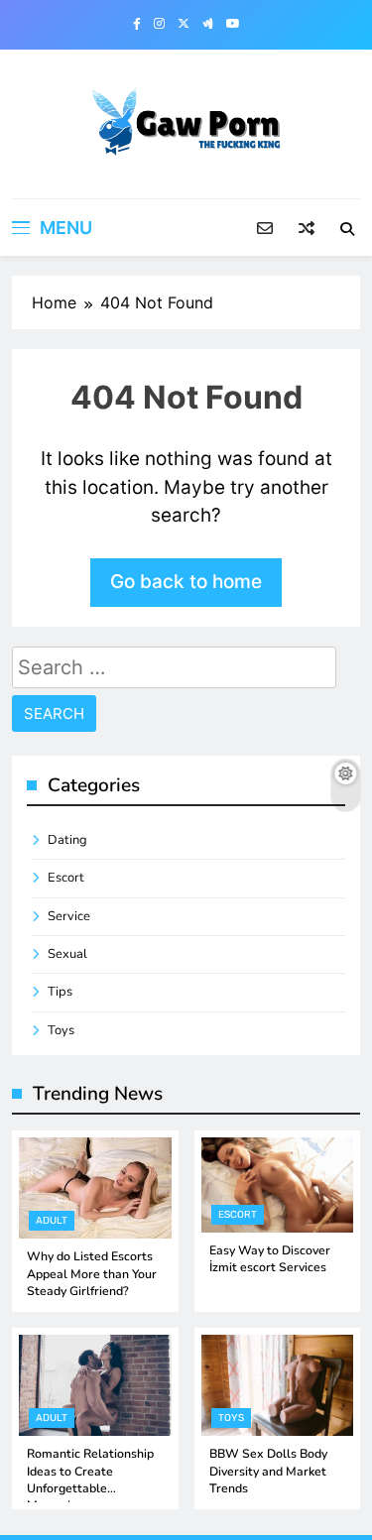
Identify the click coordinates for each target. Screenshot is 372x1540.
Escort (66, 878)
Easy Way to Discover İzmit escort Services (269, 1259)
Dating (67, 840)
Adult (51, 1221)
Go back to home (186, 581)
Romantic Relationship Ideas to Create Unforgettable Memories (90, 1479)
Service (69, 916)
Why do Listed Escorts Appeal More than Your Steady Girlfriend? (92, 1273)
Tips (60, 992)
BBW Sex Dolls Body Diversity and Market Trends (268, 1471)
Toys (61, 1030)
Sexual (67, 954)
